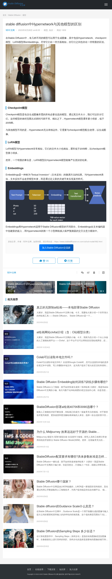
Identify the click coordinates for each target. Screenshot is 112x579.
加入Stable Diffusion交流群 (56, 247)
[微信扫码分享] (82, 272)
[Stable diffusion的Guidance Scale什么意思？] (19, 513)
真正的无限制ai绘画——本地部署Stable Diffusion (68, 307)
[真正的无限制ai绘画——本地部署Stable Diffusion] (19, 314)
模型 (46, 30)
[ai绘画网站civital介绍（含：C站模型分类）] (19, 339)
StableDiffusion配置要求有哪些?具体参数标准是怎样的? (70, 456)
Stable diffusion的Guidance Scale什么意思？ (65, 506)
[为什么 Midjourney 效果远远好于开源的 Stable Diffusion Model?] (19, 439)
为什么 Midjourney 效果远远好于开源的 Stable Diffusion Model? (67, 432)
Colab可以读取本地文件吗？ (55, 357)
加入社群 (73, 569)
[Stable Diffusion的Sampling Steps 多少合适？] (19, 538)
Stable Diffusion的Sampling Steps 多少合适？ (66, 531)
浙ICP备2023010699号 (72, 574)
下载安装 (51, 569)
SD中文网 (10, 30)
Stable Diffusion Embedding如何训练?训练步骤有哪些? (72, 382)
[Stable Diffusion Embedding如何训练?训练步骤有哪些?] (19, 389)
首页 (4, 15)
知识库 (62, 569)
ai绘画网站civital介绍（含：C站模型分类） (64, 332)
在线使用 (39, 569)
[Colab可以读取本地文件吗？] (19, 364)
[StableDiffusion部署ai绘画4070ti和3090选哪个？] (19, 414)
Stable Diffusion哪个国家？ (54, 481)
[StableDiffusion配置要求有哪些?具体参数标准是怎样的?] (19, 463)
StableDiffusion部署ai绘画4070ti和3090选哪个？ (68, 407)
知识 (51, 30)
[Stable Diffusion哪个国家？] (19, 488)
